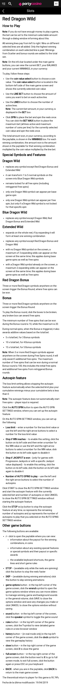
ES (56, 3)
